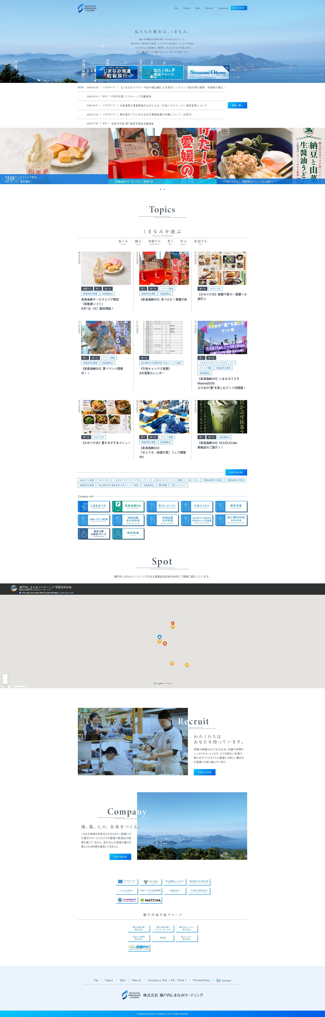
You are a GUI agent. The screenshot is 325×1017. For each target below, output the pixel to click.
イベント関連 (167, 288)
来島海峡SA (107, 293)
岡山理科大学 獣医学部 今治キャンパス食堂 (161, 362)
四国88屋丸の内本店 (213, 480)
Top (176, 8)
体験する (87, 288)
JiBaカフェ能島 (87, 480)
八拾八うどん (193, 480)
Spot (197, 8)
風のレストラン (179, 485)
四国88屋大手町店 (235, 480)
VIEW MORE (236, 472)
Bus (164, 980)
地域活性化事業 (90, 293)
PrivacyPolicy (201, 980)
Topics (186, 8)
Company (223, 8)
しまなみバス (159, 480)
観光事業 (163, 485)
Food (181, 980)
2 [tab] (164, 189)
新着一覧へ (237, 105)
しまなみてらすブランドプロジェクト (216, 362)
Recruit (209, 8)
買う (98, 288)
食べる (108, 288)
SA (173, 980)
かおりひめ (215, 288)
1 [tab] (160, 189)
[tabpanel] (54, 156)
